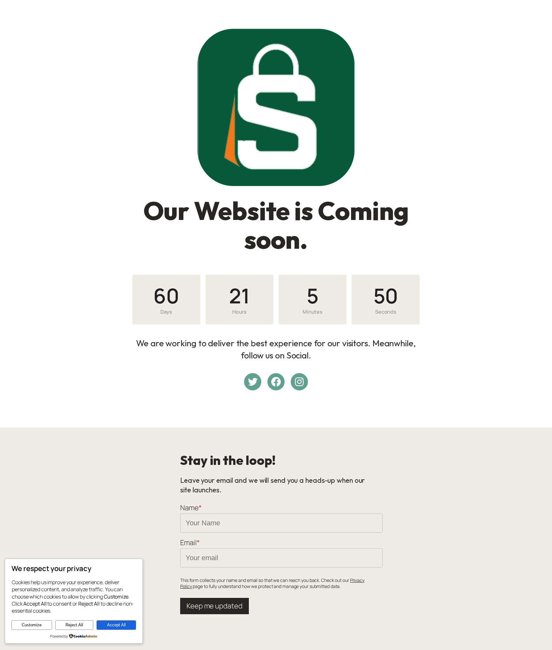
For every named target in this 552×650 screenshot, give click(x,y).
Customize (32, 625)
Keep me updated (214, 606)
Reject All (74, 625)
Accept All (116, 625)
